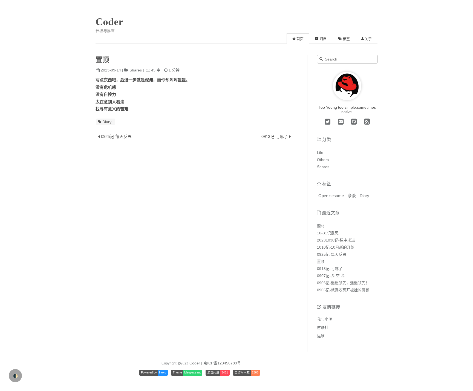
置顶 (321, 261)
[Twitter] (327, 121)
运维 (321, 336)
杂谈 (352, 195)
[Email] (339, 121)
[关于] (347, 99)
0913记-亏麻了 (274, 136)
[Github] (353, 121)
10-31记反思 (328, 233)
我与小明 (324, 319)
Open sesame (331, 195)
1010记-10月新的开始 (335, 247)
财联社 (322, 327)
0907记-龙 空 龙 (331, 276)
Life (320, 152)
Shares (135, 70)
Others (323, 159)
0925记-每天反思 (116, 136)
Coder (109, 21)
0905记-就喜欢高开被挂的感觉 (343, 290)
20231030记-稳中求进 (336, 240)
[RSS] (366, 121)
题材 (321, 226)
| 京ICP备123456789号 (221, 363)
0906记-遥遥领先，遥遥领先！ (343, 283)
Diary (106, 122)
